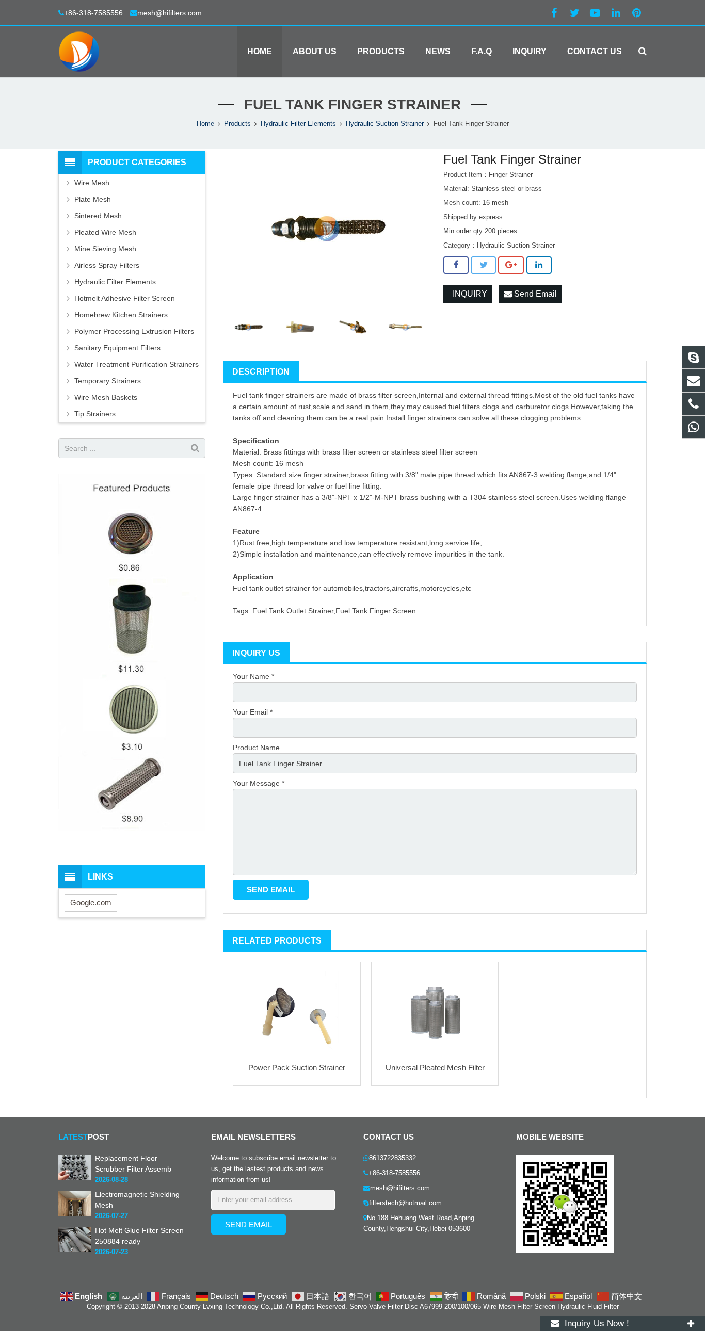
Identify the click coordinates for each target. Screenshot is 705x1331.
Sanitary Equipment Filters (117, 348)
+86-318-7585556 (94, 13)
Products (237, 123)
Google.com (90, 902)
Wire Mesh (91, 182)
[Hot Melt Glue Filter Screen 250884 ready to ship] (74, 1249)
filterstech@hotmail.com (405, 1203)
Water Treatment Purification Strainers (136, 364)
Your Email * (253, 712)
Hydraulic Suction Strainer (385, 123)
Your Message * (258, 783)
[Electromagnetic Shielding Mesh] (74, 1213)
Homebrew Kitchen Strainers (121, 315)
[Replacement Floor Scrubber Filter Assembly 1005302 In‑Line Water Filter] (74, 1177)
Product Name (256, 747)
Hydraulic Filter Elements (298, 123)
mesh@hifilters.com (169, 13)
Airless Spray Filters (106, 265)
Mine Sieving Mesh (105, 249)
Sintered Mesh (98, 216)
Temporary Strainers (107, 381)
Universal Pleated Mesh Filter (435, 1067)
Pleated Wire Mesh (105, 232)
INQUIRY (467, 293)
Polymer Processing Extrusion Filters (134, 331)
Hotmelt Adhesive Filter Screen (124, 298)
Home (205, 123)
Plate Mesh (92, 199)
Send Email (534, 293)
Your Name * (253, 676)
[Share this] (456, 265)
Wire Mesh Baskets (105, 397)
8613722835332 (392, 1158)
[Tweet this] (483, 265)
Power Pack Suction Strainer (296, 1067)
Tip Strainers (95, 414)
